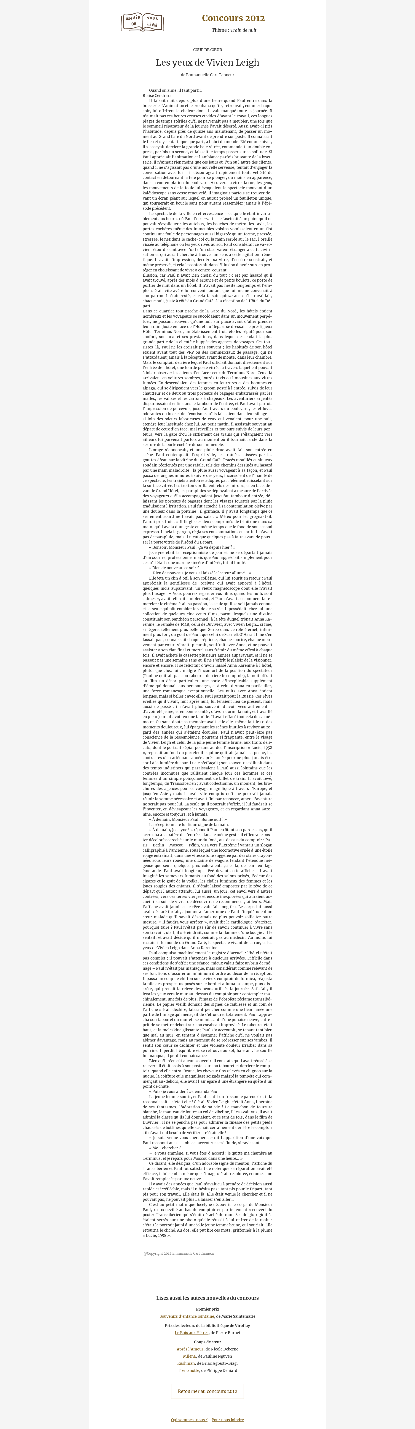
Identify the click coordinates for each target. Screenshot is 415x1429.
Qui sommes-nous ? (189, 1420)
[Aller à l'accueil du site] (142, 23)
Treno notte (188, 1370)
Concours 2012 (233, 18)
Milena (189, 1356)
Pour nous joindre (228, 1420)
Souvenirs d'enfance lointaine (187, 1316)
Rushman (186, 1363)
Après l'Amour (190, 1349)
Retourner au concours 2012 (207, 1391)
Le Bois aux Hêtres (192, 1332)
